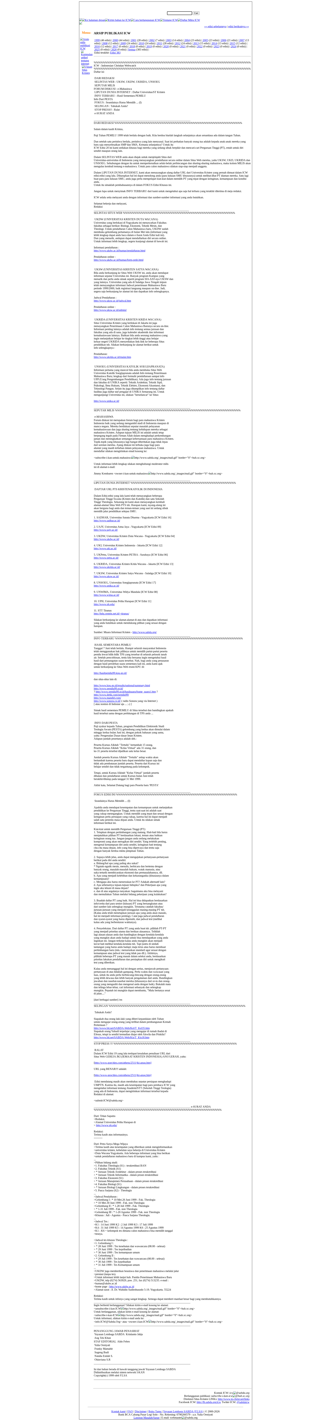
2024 (233, 46)
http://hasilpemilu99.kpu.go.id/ (110, 673)
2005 (205, 40)
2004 (187, 40)
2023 (216, 46)
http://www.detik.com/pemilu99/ (111, 694)
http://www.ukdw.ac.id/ (106, 539)
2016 (97, 46)
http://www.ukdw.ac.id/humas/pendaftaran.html (119, 250)
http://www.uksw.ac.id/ (106, 576)
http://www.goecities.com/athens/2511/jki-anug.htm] (123, 1062)
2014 (214, 43)
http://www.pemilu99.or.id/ (108, 688)
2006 (223, 40)
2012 (177, 43)
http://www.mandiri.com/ (107, 697)
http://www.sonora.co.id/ (107, 700)
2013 (196, 43)
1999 (97, 40)
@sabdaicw (243, 1402)
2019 (149, 46)
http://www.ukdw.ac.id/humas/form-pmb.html (118, 259)
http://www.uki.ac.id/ (105, 548)
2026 (114, 49)
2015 (232, 43)
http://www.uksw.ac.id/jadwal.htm (112, 300)
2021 (183, 46)
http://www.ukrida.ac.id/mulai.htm (112, 357)
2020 (166, 46)
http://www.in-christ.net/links (233, 1399)
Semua (132, 49)
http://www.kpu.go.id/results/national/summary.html (122, 685)
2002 (152, 40)
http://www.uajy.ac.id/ (106, 529)
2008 (105, 43)
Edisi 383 (115, 52)
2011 (159, 43)
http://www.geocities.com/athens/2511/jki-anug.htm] (123, 1075)
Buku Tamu (155, 1411)
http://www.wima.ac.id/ (106, 595)
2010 (141, 43)
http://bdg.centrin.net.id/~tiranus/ (111, 613)
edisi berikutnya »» (238, 26)
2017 (115, 46)
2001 (133, 40)
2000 (115, 40)
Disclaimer (141, 1411)
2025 (97, 49)
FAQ (130, 1411)
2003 (169, 40)
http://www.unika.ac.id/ (106, 401)
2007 (242, 40)
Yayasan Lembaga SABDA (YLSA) (183, 1411)
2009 (123, 43)
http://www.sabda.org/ (145, 632)
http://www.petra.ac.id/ (106, 557)
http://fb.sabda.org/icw (209, 1402)
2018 (132, 46)
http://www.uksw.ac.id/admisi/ (110, 310)
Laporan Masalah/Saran (146, 1417)
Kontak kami (118, 1411)
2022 (200, 46)
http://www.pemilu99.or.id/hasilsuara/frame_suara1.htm (126, 691)
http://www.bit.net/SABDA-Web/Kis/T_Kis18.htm (121, 1037)
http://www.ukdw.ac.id (121, 1286)
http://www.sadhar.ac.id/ (107, 520)
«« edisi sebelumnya (215, 26)
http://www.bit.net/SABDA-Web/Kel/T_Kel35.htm (122, 1028)
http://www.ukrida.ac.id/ (107, 567)
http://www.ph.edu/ (104, 604)
